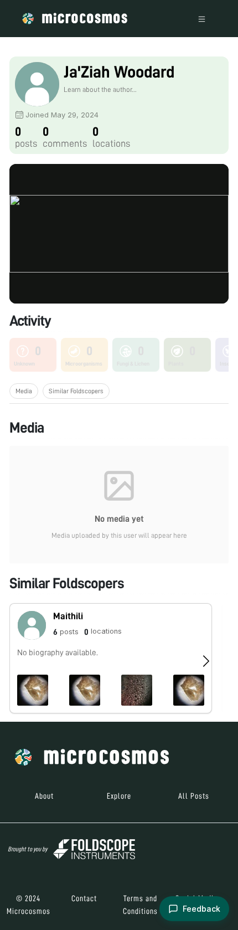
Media (23, 391)
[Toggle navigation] (201, 18)
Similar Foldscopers (76, 391)
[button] (110, 658)
